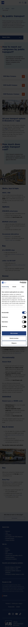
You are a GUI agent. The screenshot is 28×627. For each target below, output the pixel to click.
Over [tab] (23, 286)
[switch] (24, 317)
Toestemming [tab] (5, 286)
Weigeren (14, 343)
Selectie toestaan (14, 338)
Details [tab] (14, 286)
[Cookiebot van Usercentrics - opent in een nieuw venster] (20, 283)
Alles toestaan (14, 333)
